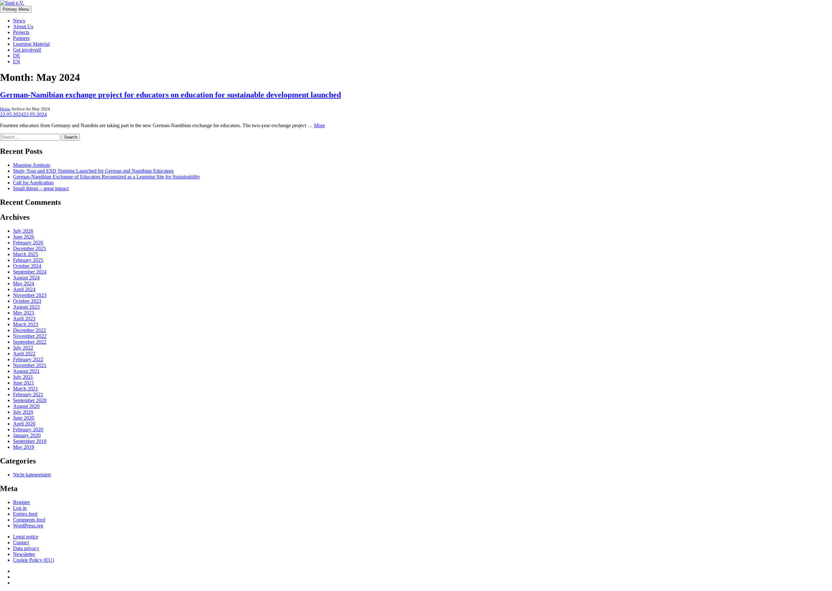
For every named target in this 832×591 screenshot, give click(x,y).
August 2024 (26, 277)
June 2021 (23, 383)
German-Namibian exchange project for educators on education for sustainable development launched (170, 95)
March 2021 (25, 388)
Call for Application (33, 182)
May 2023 (23, 312)
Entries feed (25, 514)
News (19, 20)
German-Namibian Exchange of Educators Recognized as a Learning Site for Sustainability (106, 176)
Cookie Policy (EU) (33, 560)
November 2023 (29, 295)
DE (16, 55)
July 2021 (23, 377)
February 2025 (28, 260)
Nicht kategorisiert (32, 474)
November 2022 (29, 336)
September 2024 (29, 272)
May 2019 (23, 447)
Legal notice (25, 536)
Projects (21, 32)
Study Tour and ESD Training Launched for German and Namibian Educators (93, 171)
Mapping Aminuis (31, 165)
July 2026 (23, 231)
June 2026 (23, 237)
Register (21, 502)
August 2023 (26, 307)
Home (5, 108)
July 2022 (23, 348)
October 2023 (27, 301)
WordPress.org (28, 525)
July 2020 (23, 412)
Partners (21, 38)
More (319, 125)
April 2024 (24, 289)
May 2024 (23, 283)
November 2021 (29, 365)
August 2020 (26, 406)
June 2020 (23, 418)
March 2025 (25, 254)
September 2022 (29, 342)
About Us (23, 26)
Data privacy (26, 548)
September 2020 (29, 400)
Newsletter (24, 554)
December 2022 (29, 330)
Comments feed (29, 520)
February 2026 (28, 242)
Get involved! (27, 50)
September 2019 (29, 441)
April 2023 (24, 318)
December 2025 (29, 248)
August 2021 (26, 371)
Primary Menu (16, 9)
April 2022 (24, 353)
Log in (20, 508)
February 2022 (28, 359)
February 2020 (28, 429)
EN (16, 61)
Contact (21, 542)
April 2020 (24, 423)
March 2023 (25, 324)
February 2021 (28, 394)
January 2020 (27, 435)
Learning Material (31, 44)
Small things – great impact (41, 188)
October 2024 (27, 266)
